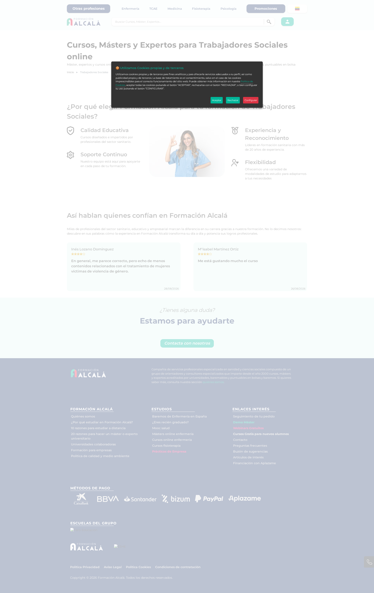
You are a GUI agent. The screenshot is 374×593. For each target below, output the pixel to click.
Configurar (251, 100)
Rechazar (232, 100)
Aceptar (216, 100)
